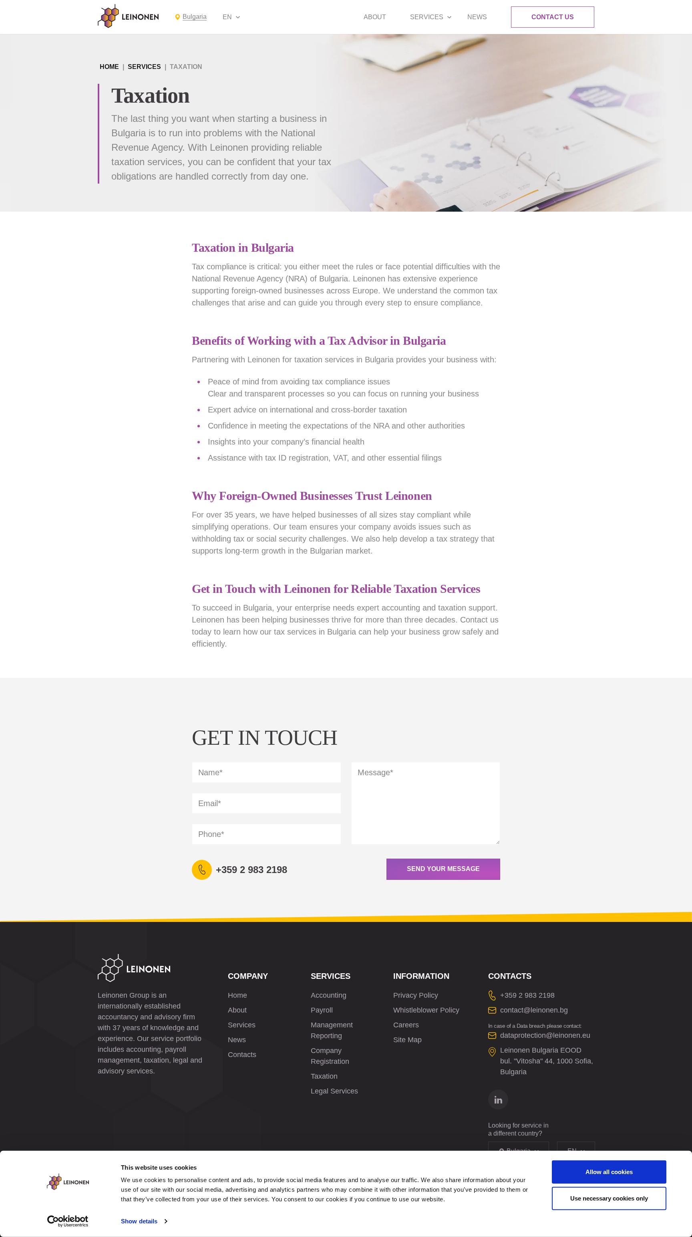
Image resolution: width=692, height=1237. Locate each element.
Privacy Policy (415, 995)
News (477, 17)
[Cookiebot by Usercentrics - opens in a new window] (68, 1221)
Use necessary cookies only (609, 1198)
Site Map (407, 1040)
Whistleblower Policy (426, 1010)
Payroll (322, 1010)
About (375, 17)
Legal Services (334, 1091)
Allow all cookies (609, 1171)
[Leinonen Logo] (128, 16)
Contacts (242, 1055)
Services (426, 17)
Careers (406, 1025)
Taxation (324, 1076)
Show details (139, 1221)
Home (109, 66)
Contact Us (552, 17)
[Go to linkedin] (498, 1099)
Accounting (328, 995)
